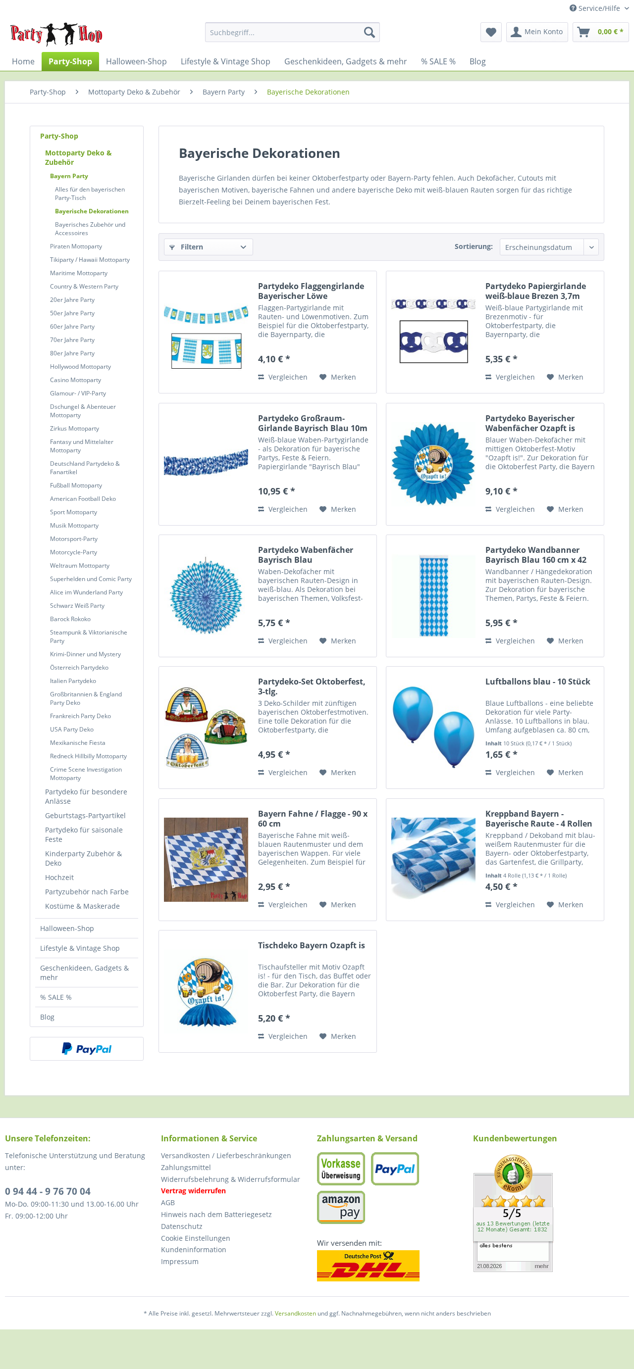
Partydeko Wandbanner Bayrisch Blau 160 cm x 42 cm (535, 555)
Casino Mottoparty (75, 380)
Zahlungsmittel (186, 1167)
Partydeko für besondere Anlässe (86, 796)
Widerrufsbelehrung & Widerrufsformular (230, 1179)
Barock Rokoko (70, 619)
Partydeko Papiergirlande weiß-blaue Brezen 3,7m (535, 291)
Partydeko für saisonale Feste (84, 834)
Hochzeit (59, 877)
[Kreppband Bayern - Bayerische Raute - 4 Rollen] (433, 860)
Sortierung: (474, 246)
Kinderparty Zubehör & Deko (83, 858)
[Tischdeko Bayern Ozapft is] (206, 991)
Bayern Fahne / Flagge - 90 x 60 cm (313, 819)
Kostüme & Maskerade (82, 906)
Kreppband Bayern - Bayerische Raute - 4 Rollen (538, 819)
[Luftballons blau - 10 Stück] (433, 728)
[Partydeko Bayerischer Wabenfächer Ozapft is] (433, 464)
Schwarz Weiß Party (77, 605)
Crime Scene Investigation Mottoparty (86, 773)
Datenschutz (182, 1226)
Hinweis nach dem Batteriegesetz (216, 1214)
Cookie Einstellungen (195, 1238)
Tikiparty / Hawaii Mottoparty (90, 259)
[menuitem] (292, 32)
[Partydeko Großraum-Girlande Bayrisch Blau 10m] (206, 464)
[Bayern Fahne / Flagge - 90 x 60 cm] (206, 860)
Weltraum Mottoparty (79, 565)
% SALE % (56, 997)
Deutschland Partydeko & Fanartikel (85, 467)
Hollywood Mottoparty (80, 366)
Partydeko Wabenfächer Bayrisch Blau (305, 555)
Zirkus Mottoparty (74, 428)
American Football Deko (83, 498)
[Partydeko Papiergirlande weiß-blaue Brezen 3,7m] (433, 332)
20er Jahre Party (72, 299)
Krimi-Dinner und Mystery (85, 654)
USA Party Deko (72, 729)
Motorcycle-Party (73, 552)
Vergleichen (287, 377)
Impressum (180, 1261)
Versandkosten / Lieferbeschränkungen (226, 1155)
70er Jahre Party (72, 340)
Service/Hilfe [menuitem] (599, 8)
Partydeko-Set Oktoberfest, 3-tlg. (312, 686)
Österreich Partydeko (79, 667)
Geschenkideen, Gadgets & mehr (84, 972)
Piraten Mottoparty (76, 246)
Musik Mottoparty (74, 525)
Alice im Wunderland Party (86, 592)
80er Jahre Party (72, 353)
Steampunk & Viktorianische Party (88, 636)
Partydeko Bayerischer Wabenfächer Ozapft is (530, 423)
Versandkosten (295, 1313)
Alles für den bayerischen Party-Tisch (90, 193)
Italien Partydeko (73, 681)
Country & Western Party (84, 286)
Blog (47, 1017)
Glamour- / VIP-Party (78, 393)
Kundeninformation (193, 1249)
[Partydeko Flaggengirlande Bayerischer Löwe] (206, 332)
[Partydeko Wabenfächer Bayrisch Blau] (206, 596)
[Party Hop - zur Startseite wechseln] (56, 34)
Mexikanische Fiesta (78, 742)
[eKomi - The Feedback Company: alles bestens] (551, 1213)
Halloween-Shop (67, 928)
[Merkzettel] (491, 32)
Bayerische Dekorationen (92, 211)
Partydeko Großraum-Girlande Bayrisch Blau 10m (313, 423)
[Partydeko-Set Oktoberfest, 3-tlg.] (206, 728)
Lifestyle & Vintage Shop (80, 948)
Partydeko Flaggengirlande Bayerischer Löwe (311, 291)
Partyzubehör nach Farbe (87, 891)
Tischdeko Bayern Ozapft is (311, 945)
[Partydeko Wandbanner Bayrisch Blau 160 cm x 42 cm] (433, 596)
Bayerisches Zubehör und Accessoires (90, 228)
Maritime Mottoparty (78, 273)
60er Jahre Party (72, 326)
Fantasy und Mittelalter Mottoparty (81, 446)
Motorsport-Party (74, 539)
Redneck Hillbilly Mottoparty (88, 756)
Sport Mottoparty (73, 512)
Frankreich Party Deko (80, 716)
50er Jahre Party (72, 313)
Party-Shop (59, 136)
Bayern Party (69, 176)
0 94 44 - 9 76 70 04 (48, 1191)
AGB (168, 1202)
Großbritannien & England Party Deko (86, 698)
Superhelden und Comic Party (91, 579)
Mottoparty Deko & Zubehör (78, 157)
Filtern (191, 246)
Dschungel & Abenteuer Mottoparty (83, 410)
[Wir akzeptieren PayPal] (86, 1048)
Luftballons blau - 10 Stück (537, 682)
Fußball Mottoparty (76, 485)
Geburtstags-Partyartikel (85, 815)
